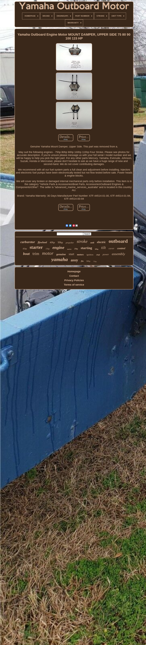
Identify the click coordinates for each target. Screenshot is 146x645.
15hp (48, 249)
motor (47, 253)
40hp (52, 242)
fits (82, 261)
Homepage (74, 271)
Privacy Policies (74, 280)
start (71, 254)
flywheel (42, 242)
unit (92, 242)
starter (36, 247)
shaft (98, 255)
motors (80, 254)
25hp (76, 249)
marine (69, 249)
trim (36, 253)
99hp (60, 242)
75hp (95, 261)
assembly (118, 254)
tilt (103, 248)
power (106, 254)
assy (74, 260)
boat (26, 254)
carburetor (27, 242)
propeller (70, 243)
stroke (82, 241)
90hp (88, 261)
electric (101, 242)
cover (111, 248)
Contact (74, 275)
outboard (118, 241)
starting (86, 248)
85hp (25, 249)
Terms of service (74, 284)
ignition (90, 254)
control (121, 248)
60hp (96, 249)
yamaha (59, 259)
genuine (61, 254)
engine (58, 247)
